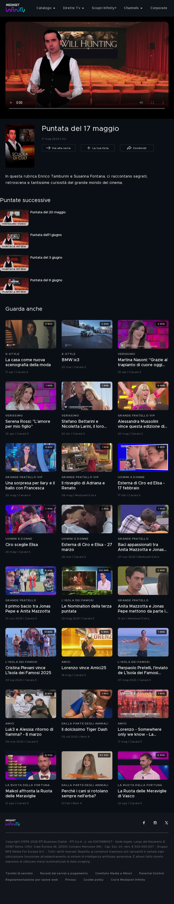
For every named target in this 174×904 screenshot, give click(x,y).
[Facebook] (144, 823)
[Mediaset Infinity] (15, 8)
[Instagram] (155, 823)
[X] (166, 823)
